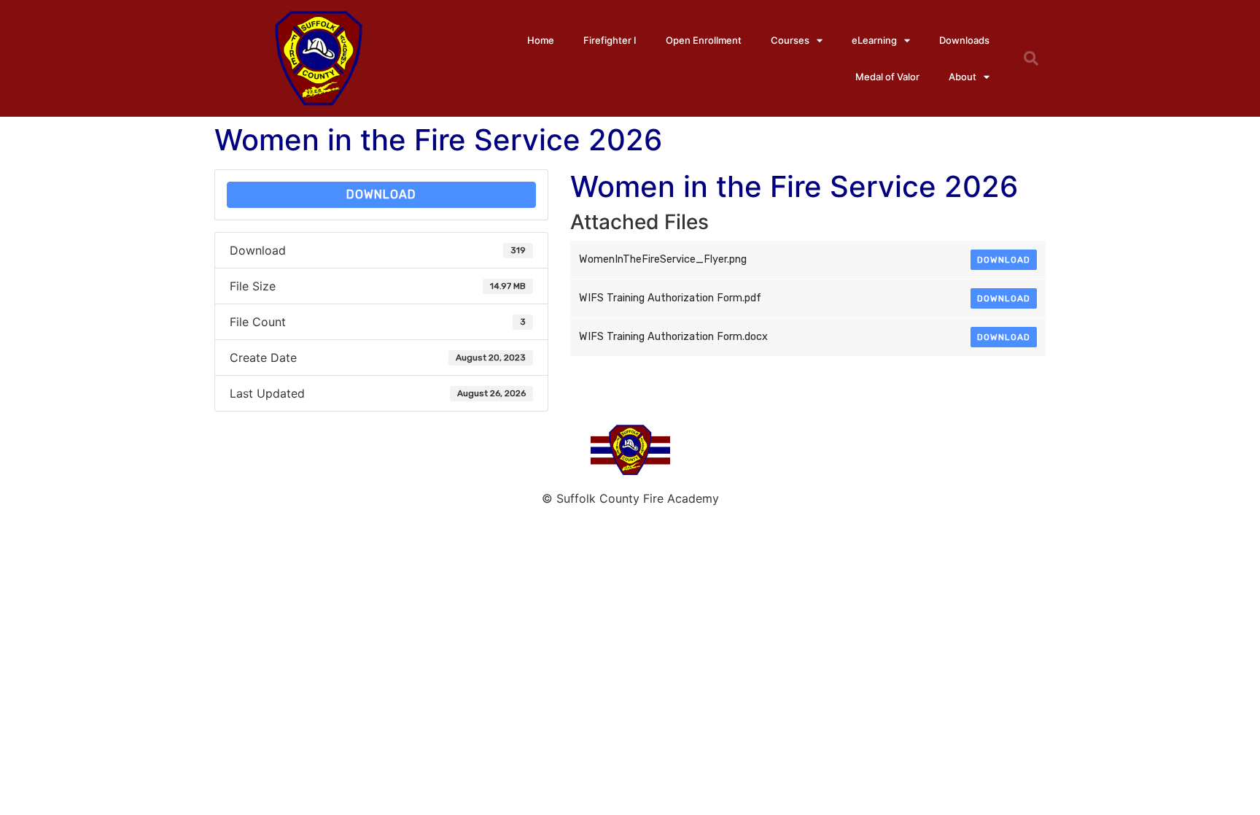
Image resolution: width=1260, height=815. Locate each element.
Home (540, 40)
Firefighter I (610, 40)
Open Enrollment (704, 40)
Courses (790, 40)
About (962, 76)
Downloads (964, 40)
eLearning (874, 40)
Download (381, 194)
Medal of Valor (887, 76)
